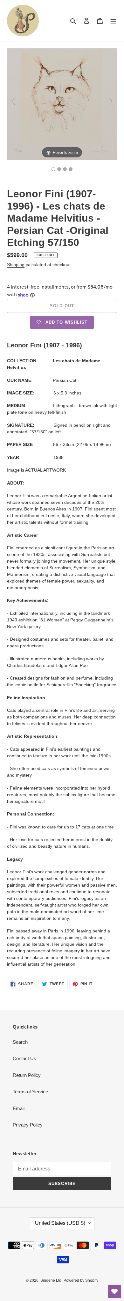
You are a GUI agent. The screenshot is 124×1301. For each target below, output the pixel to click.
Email (18, 1108)
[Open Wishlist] (114, 1291)
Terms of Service (30, 1091)
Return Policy (27, 1075)
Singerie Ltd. (51, 1280)
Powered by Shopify (81, 1280)
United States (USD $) (60, 1223)
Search (20, 1042)
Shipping (15, 264)
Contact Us (24, 1058)
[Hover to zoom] (62, 104)
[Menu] (113, 20)
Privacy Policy (28, 1124)
